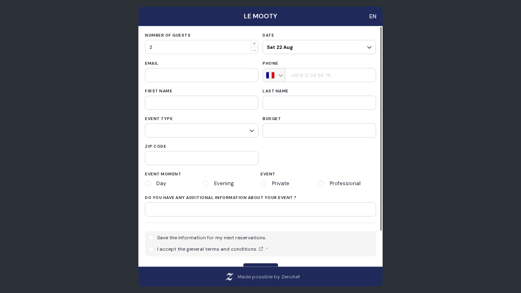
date (268, 35)
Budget (272, 118)
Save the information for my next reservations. (211, 238)
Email (152, 63)
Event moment (163, 174)
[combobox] (274, 75)
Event (268, 174)
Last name (276, 91)
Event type (159, 118)
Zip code (155, 146)
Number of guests (167, 35)
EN (373, 16)
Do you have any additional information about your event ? (221, 197)
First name (158, 91)
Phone (270, 63)
